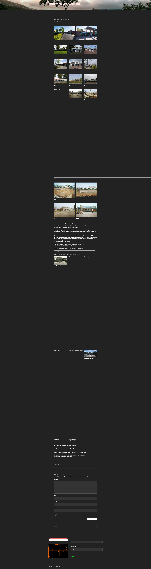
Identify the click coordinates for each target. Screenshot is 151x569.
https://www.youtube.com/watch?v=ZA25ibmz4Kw (65, 245)
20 (58, 553)
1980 (56, 466)
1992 (59, 466)
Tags (72, 538)
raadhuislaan (87, 466)
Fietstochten (91, 11)
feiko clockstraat (79, 466)
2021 (67, 466)
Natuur (70, 11)
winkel (93, 466)
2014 (65, 466)
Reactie (56, 479)
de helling (71, 466)
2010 (62, 466)
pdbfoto (67, 19)
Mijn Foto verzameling (65, 4)
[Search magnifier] (66, 540)
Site (55, 507)
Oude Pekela (58, 464)
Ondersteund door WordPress (54, 566)
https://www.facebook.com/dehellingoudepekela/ (69, 254)
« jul (52, 558)
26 (55, 554)
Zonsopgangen (77, 11)
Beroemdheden (64, 11)
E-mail (55, 501)
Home (50, 11)
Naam (55, 495)
